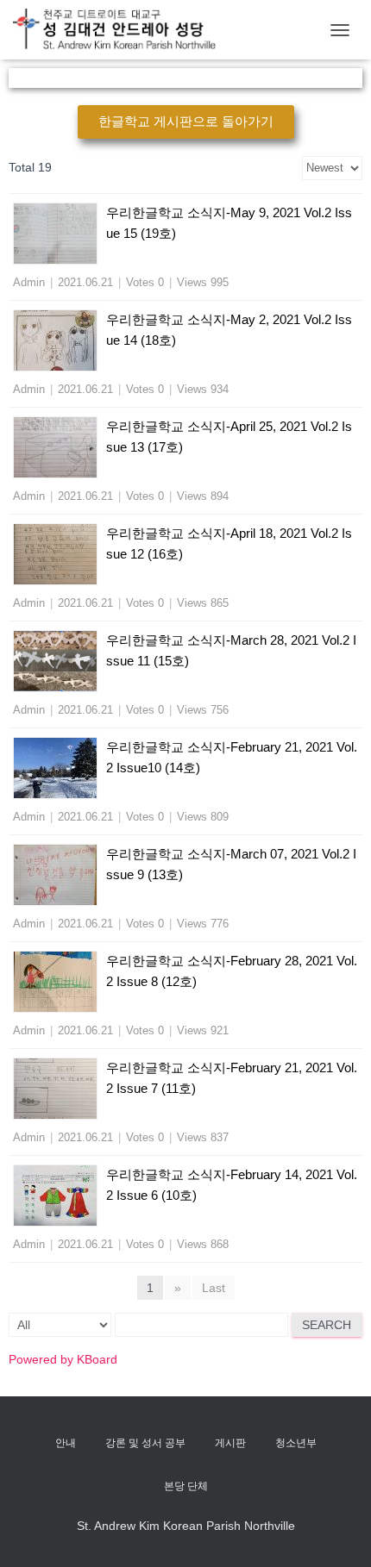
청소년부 (296, 1443)
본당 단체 (186, 1486)
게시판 (230, 1443)
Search (326, 1325)
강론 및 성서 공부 (145, 1443)
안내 (65, 1443)
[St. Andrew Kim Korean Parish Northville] (121, 30)
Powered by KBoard (63, 1359)
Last (213, 1288)
